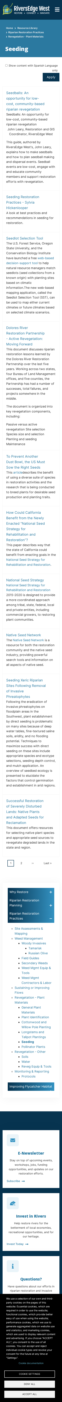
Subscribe (13, 1181)
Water (26, 1061)
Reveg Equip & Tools (36, 1066)
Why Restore (18, 892)
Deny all (29, 1384)
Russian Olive (38, 953)
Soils (25, 1056)
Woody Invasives (34, 943)
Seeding (28, 1042)
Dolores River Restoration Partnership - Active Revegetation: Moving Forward (25, 336)
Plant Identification (35, 1017)
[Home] (26, 8)
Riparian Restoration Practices (26, 32)
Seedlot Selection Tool (24, 238)
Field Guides (30, 958)
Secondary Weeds (35, 963)
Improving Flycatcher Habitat (30, 1086)
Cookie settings (29, 1374)
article (17, 472)
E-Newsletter (31, 1153)
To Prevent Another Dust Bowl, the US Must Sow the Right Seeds (25, 461)
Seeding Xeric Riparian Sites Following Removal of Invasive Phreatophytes (26, 688)
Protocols (28, 1076)
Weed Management (29, 938)
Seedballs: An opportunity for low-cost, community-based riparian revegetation (25, 101)
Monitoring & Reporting (32, 1071)
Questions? (31, 1279)
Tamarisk (35, 948)
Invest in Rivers (31, 1216)
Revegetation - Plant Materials (26, 36)
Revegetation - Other (30, 1052)
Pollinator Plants (33, 1047)
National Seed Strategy (25, 580)
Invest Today (15, 1244)
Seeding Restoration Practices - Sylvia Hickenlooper (22, 202)
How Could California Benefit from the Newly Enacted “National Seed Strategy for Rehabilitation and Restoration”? (25, 526)
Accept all (29, 1394)
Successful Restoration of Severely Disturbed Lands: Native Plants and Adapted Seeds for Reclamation (25, 812)
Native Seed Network (23, 635)
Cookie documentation (31, 1363)
